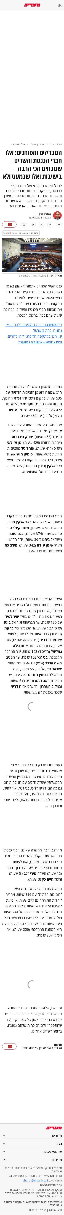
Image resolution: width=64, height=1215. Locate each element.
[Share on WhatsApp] (33, 224)
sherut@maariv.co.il (36, 1180)
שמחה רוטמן (29, 1048)
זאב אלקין (45, 1048)
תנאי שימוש (55, 1210)
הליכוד (58, 1048)
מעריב (59, 144)
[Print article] (24, 224)
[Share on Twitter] (41, 224)
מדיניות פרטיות (37, 1210)
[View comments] (9, 224)
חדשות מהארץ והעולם (40, 144)
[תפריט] (61, 5)
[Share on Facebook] (50, 224)
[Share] (59, 224)
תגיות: (58, 1044)
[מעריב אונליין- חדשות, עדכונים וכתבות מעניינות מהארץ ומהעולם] (32, 5)
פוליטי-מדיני (18, 144)
